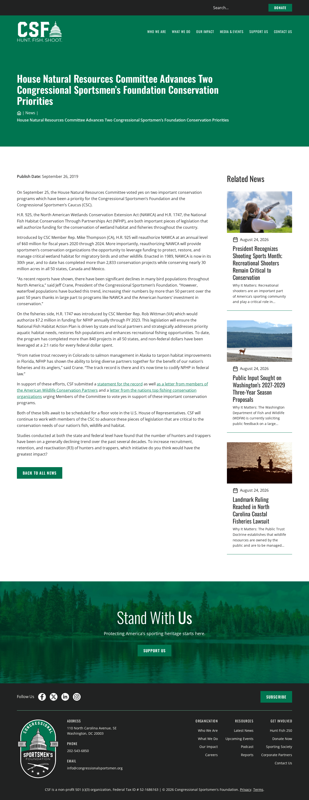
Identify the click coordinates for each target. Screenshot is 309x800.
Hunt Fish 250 (281, 730)
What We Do (208, 738)
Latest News (243, 730)
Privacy (245, 789)
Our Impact (208, 746)
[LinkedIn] (65, 697)
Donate (280, 7)
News (30, 112)
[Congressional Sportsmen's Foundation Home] (40, 31)
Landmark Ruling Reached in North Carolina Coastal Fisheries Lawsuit (252, 510)
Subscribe (276, 697)
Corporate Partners (276, 755)
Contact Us (283, 763)
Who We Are (208, 730)
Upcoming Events (239, 738)
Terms (258, 789)
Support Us (154, 650)
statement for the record (120, 384)
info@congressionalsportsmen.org (95, 768)
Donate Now (282, 738)
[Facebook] (42, 697)
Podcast (247, 746)
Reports (247, 755)
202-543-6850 (78, 750)
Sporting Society (279, 746)
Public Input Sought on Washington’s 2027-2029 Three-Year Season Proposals (259, 388)
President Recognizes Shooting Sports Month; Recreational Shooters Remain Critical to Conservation (257, 263)
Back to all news (39, 473)
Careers (211, 755)
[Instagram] (77, 697)
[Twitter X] (53, 697)
